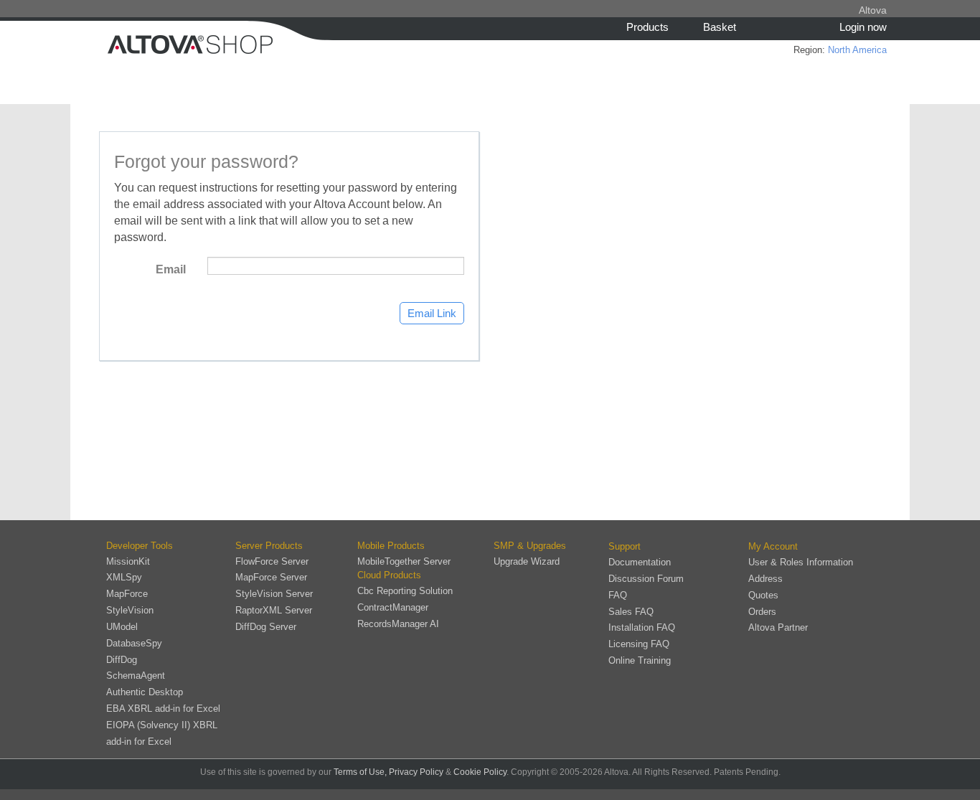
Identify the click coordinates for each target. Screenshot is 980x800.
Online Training (639, 660)
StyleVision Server (274, 593)
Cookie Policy (480, 772)
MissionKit (128, 561)
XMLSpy (124, 577)
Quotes (763, 595)
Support (624, 546)
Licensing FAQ (638, 644)
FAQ (617, 595)
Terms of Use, (360, 772)
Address (765, 578)
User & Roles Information (800, 562)
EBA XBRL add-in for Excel (163, 708)
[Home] (249, 43)
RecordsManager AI (398, 623)
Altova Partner (778, 627)
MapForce (127, 593)
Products (647, 27)
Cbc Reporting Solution (405, 590)
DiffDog (121, 659)
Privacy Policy (416, 772)
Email (171, 269)
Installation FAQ (641, 627)
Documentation (639, 562)
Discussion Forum (646, 578)
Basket (719, 27)
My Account (773, 546)
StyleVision (130, 610)
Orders (762, 611)
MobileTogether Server (404, 561)
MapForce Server (271, 577)
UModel (122, 626)
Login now (863, 27)
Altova (873, 10)
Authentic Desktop (144, 692)
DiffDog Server (265, 626)
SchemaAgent (135, 675)
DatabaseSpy (134, 643)
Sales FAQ (631, 611)
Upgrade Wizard (527, 561)
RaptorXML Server (273, 610)
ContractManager (392, 607)
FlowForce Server (271, 561)
